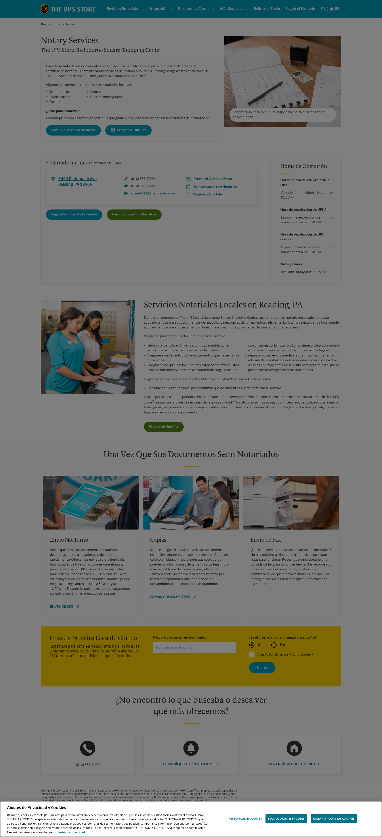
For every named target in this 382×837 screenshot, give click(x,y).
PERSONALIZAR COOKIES (245, 818)
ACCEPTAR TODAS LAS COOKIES (333, 818)
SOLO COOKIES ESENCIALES (286, 818)
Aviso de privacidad (72, 832)
